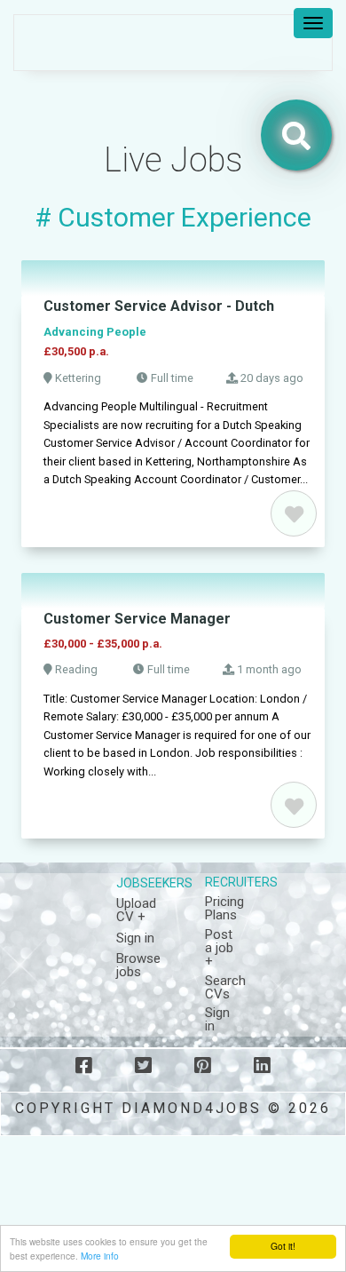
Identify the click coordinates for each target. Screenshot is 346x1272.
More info (100, 1255)
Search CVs (225, 987)
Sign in (135, 938)
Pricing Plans (224, 908)
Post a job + (219, 947)
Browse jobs (138, 965)
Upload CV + (136, 910)
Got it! (283, 1245)
